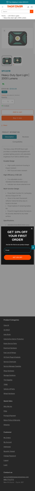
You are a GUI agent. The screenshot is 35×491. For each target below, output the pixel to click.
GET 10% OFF (17, 257)
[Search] (31, 11)
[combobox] (16, 11)
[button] (3, 7)
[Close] (32, 228)
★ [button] (33, 247)
